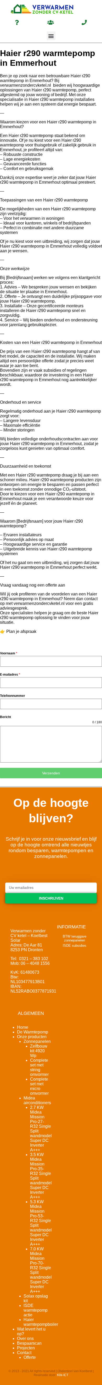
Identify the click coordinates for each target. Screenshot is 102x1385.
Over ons (25, 1338)
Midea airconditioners (37, 1100)
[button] (51, 35)
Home (22, 1027)
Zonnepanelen (37, 1041)
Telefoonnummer (12, 696)
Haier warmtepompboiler (41, 1322)
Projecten (26, 1348)
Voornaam (8, 653)
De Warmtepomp (32, 1032)
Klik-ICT (62, 1375)
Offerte (30, 1357)
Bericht (5, 717)
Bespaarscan (29, 1343)
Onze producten (32, 1036)
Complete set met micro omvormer (39, 1086)
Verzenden (51, 773)
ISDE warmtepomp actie (36, 1310)
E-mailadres (10, 674)
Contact (24, 1352)
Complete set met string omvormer (39, 1067)
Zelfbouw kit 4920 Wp (38, 1051)
